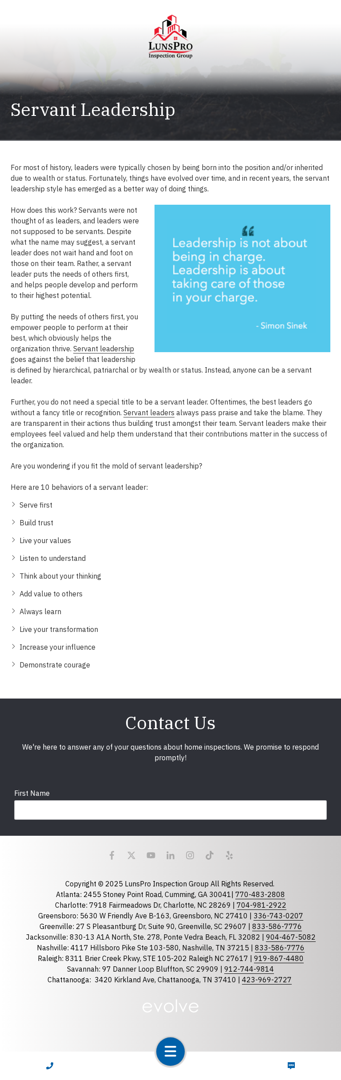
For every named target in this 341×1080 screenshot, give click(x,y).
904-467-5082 (291, 937)
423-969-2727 (267, 979)
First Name (32, 793)
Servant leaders (148, 412)
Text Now (291, 1065)
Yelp (229, 855)
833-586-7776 (277, 926)
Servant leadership (103, 348)
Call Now (50, 1065)
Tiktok (209, 855)
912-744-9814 (249, 969)
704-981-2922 (261, 905)
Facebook (112, 855)
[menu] (170, 1051)
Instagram (190, 855)
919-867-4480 (279, 958)
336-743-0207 (278, 915)
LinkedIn (170, 855)
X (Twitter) (131, 855)
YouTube (151, 855)
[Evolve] (170, 1005)
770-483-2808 (260, 894)
